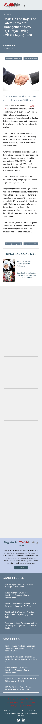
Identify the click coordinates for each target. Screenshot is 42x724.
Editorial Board (12, 702)
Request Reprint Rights (31, 58)
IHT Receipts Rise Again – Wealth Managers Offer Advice (19, 585)
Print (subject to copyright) (13, 58)
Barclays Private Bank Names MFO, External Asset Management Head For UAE (21, 659)
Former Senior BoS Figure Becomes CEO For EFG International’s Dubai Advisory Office (20, 648)
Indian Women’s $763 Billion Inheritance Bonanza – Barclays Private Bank (18, 595)
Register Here (21, 568)
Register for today (21, 544)
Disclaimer (27, 706)
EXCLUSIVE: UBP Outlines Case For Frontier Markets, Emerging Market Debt (20, 614)
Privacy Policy (16, 706)
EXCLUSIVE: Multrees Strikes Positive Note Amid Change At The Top (20, 604)
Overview (11, 699)
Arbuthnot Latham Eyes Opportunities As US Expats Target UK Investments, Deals (21, 625)
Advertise (29, 699)
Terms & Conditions (28, 702)
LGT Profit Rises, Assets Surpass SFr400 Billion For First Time (18, 688)
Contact (20, 699)
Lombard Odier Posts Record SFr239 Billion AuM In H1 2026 (20, 679)
